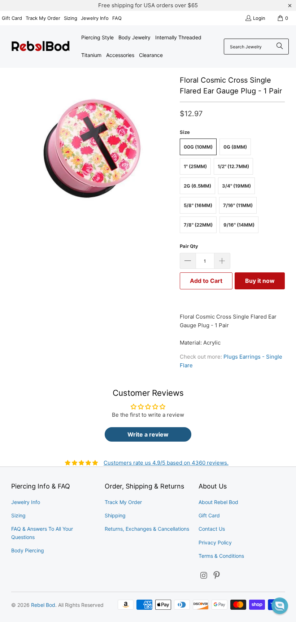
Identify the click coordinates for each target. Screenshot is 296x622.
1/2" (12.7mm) (233, 166)
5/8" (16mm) (198, 205)
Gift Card (12, 18)
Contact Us (212, 529)
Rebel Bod (43, 605)
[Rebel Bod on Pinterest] (217, 575)
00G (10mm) (198, 147)
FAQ (117, 18)
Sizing (70, 18)
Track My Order (43, 18)
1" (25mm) (195, 166)
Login (259, 18)
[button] (279, 605)
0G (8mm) (235, 147)
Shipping (115, 515)
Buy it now (260, 280)
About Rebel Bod (218, 502)
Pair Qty (189, 246)
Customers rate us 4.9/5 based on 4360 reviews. (166, 462)
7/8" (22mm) (198, 225)
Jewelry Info (95, 18)
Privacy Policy (215, 542)
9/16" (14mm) (238, 225)
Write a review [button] (148, 434)
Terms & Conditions (221, 556)
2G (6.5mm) (197, 186)
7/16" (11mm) (238, 205)
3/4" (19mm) (236, 186)
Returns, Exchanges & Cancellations (147, 529)
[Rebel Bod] (40, 46)
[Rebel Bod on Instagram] (204, 575)
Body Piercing (27, 550)
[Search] (280, 46)
